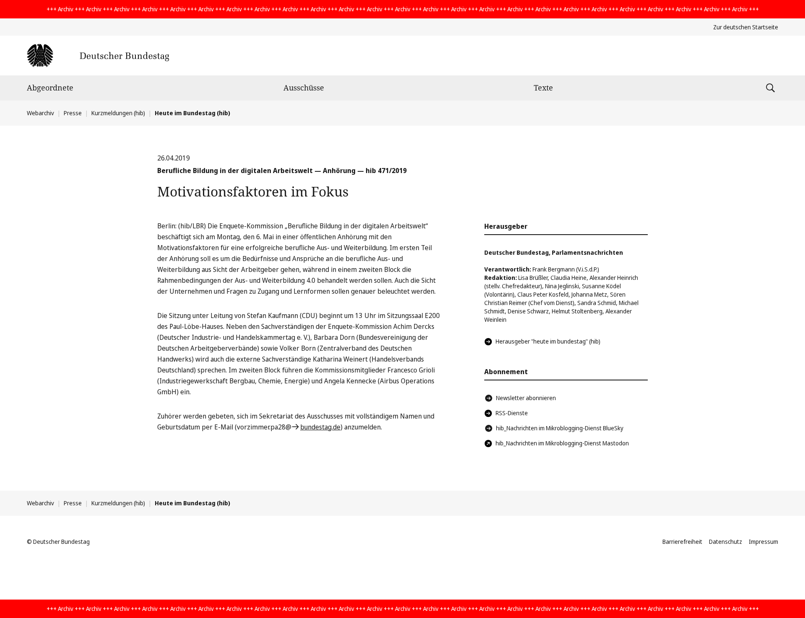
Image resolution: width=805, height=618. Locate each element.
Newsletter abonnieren (526, 398)
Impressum (763, 542)
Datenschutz (725, 542)
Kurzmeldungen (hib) (118, 113)
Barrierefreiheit (682, 542)
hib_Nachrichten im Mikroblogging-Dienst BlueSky (559, 428)
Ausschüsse (303, 88)
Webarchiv (40, 113)
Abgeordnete (50, 88)
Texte (543, 88)
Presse (73, 113)
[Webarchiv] (98, 55)
